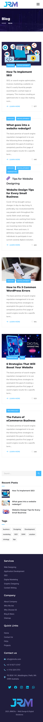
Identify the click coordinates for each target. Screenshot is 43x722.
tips (14, 539)
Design (10, 65)
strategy (6, 539)
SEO (22, 357)
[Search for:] (21, 473)
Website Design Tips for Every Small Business (20, 193)
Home (4, 23)
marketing (6, 534)
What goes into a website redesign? (18, 126)
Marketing (12, 172)
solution (32, 534)
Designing (17, 529)
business (6, 529)
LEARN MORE (14, 106)
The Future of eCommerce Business (20, 419)
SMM (23, 534)
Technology (13, 411)
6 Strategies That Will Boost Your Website (20, 365)
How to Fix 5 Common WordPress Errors (21, 289)
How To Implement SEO (19, 73)
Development (23, 65)
